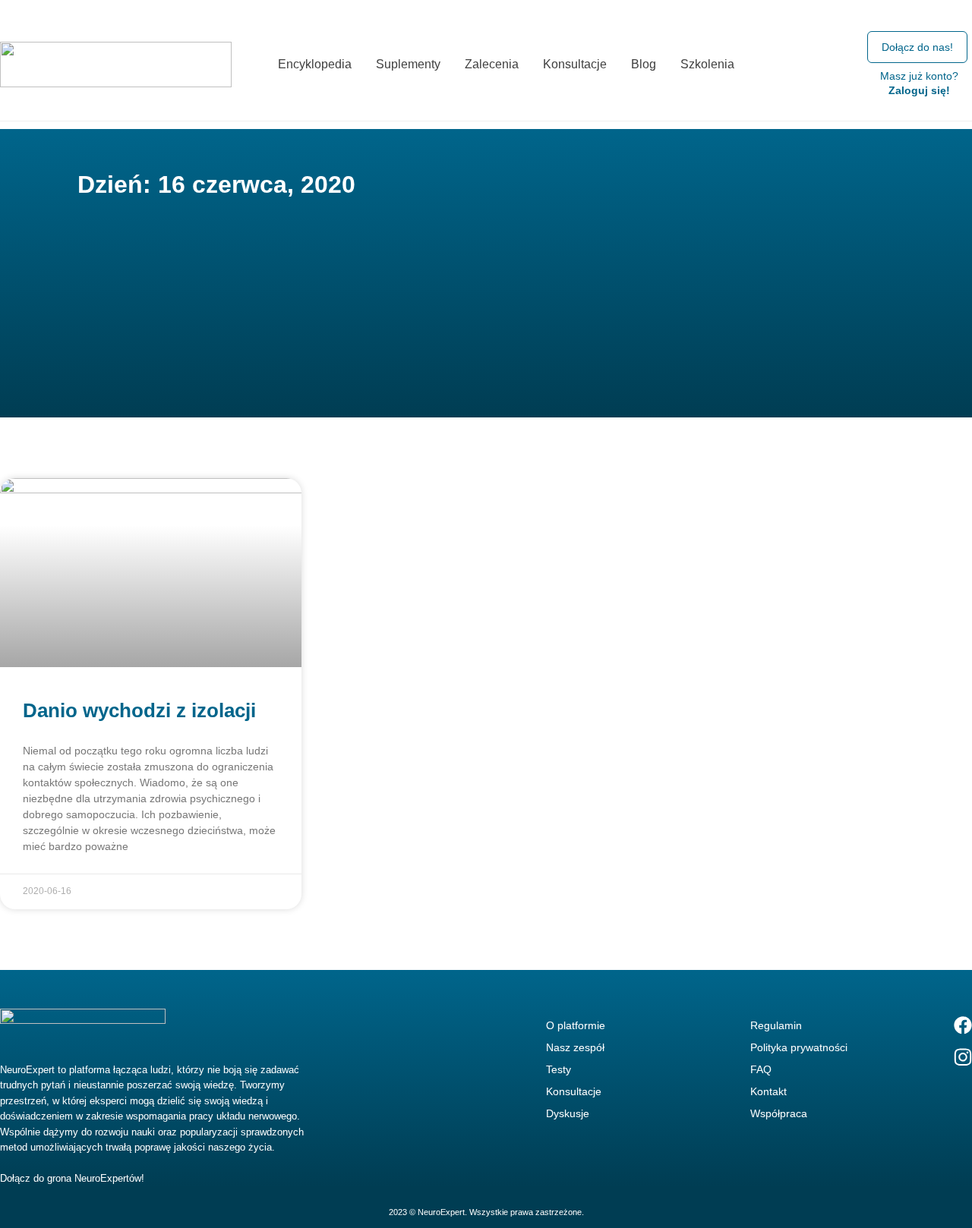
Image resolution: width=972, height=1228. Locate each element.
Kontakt (768, 1091)
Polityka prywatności (798, 1047)
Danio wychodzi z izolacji (139, 710)
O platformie (575, 1025)
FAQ (761, 1069)
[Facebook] (963, 1025)
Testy (558, 1069)
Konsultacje (573, 1091)
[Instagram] (963, 1057)
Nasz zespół (575, 1047)
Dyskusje (567, 1113)
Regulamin (776, 1025)
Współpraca (778, 1113)
